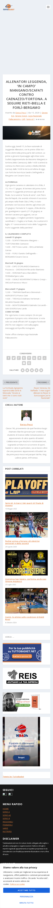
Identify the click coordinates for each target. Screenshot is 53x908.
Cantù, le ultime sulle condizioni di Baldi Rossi (24, 618)
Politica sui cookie (17, 884)
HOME (6, 808)
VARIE (5, 828)
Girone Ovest (21, 116)
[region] (26, 885)
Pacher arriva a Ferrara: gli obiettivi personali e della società (22, 542)
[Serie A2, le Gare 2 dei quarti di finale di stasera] (26, 487)
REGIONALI (8, 821)
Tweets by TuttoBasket (13, 776)
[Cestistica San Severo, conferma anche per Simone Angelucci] (26, 562)
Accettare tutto (26, 890)
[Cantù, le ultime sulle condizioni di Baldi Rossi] (26, 600)
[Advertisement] (26, 41)
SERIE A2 (7, 815)
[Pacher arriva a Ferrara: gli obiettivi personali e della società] (26, 524)
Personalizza (26, 896)
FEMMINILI (8, 825)
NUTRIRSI (7, 831)
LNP (23, 119)
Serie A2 (30, 119)
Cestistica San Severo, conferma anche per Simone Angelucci (25, 580)
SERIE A (6, 812)
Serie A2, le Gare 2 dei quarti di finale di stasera (24, 504)
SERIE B (6, 818)
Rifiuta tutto (26, 903)
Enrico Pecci (20, 112)
